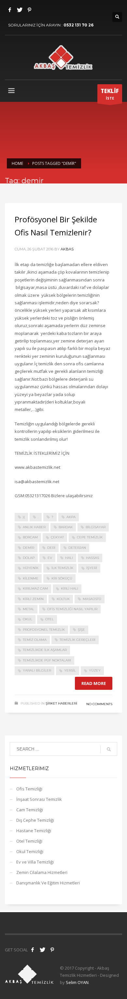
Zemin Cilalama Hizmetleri (41, 872)
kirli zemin (33, 599)
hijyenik (30, 568)
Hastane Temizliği (33, 830)
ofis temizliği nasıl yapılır (72, 609)
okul (27, 619)
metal (28, 609)
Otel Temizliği (29, 841)
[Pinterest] (29, 10)
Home (17, 163)
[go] (108, 749)
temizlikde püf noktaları (47, 660)
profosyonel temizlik (44, 629)
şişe (81, 629)
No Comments (99, 704)
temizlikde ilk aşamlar (45, 650)
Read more (93, 683)
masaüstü (92, 599)
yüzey (95, 670)
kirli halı (69, 588)
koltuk (63, 599)
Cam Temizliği (29, 810)
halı (69, 558)
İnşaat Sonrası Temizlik (39, 799)
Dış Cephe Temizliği (35, 820)
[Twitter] (19, 10)
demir (28, 548)
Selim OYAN (77, 982)
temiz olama (35, 640)
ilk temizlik (62, 568)
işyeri (91, 568)
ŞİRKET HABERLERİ (61, 703)
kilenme (30, 578)
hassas (92, 558)
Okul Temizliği (29, 851)
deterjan (77, 548)
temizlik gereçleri (77, 640)
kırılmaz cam (35, 588)
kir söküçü (61, 578)
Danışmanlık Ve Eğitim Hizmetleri (48, 883)
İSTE (110, 94)
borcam (30, 537)
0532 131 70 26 (78, 25)
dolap (29, 558)
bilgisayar (96, 527)
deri (51, 548)
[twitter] (42, 950)
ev (50, 558)
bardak (66, 527)
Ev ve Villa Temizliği (35, 862)
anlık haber (34, 527)
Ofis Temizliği (29, 789)
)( (24, 517)
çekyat (57, 537)
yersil (70, 670)
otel (49, 619)
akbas (67, 249)
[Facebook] (10, 10)
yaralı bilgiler (37, 670)
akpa (71, 517)
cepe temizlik (90, 537)
